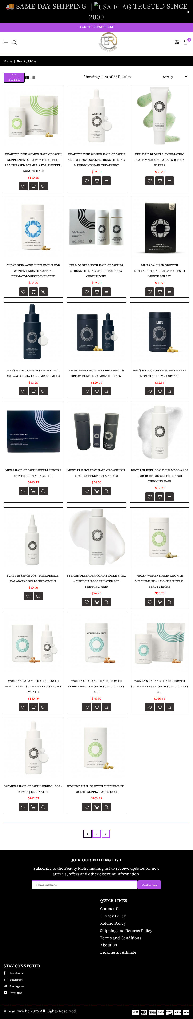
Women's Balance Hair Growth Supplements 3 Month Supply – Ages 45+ (160, 686)
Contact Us (110, 909)
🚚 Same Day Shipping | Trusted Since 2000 (96, 11)
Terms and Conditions (120, 938)
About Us (108, 945)
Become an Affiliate (118, 952)
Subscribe (149, 885)
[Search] (14, 42)
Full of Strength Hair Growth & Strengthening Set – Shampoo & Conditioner (96, 270)
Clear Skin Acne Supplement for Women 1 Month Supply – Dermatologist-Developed (33, 270)
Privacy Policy (113, 916)
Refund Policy (113, 923)
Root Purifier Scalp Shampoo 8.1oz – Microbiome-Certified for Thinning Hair (159, 475)
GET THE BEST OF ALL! (97, 27)
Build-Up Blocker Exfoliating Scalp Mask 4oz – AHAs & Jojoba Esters (160, 159)
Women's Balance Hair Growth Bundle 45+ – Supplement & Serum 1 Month (33, 686)
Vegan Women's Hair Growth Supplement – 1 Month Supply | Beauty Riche (159, 581)
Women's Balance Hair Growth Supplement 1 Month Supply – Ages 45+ (96, 686)
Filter (14, 80)
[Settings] (177, 42)
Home (8, 61)
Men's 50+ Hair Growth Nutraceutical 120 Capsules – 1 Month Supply (159, 270)
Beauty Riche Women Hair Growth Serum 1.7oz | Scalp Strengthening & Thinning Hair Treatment (96, 159)
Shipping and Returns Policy (126, 930)
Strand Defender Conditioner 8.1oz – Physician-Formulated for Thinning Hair (96, 581)
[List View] (33, 77)
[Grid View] (27, 77)
